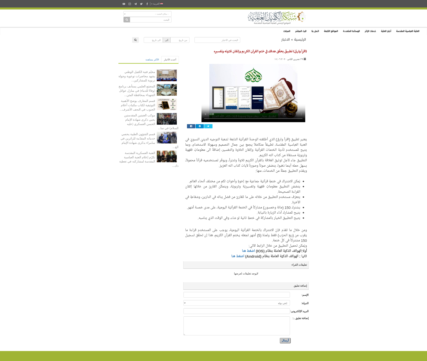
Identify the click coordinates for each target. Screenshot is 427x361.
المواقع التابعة (331, 31)
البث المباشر (300, 31)
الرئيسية (300, 39)
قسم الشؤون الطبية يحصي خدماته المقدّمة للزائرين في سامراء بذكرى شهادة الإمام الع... (149, 140)
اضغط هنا (248, 250)
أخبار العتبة (386, 31)
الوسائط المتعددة (351, 31)
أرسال (285, 340)
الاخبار (285, 39)
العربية (156, 3)
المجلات (286, 31)
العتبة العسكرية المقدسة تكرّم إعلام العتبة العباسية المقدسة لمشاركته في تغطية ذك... (148, 159)
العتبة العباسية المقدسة (407, 31)
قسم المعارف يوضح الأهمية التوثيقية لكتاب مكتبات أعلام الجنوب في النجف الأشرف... (137, 104)
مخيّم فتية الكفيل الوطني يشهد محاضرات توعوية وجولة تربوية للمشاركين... (136, 75)
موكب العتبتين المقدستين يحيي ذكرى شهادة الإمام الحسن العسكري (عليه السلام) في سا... (151, 121)
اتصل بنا (315, 31)
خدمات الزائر (370, 31)
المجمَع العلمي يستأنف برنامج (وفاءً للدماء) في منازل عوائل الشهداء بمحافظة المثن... (137, 90)
